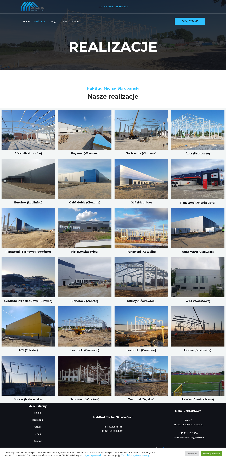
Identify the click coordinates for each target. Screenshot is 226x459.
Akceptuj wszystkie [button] (211, 453)
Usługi (53, 21)
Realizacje (39, 21)
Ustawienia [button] (192, 453)
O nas (64, 21)
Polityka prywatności (91, 455)
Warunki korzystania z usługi (135, 455)
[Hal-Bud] (32, 6)
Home (26, 21)
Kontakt (75, 21)
